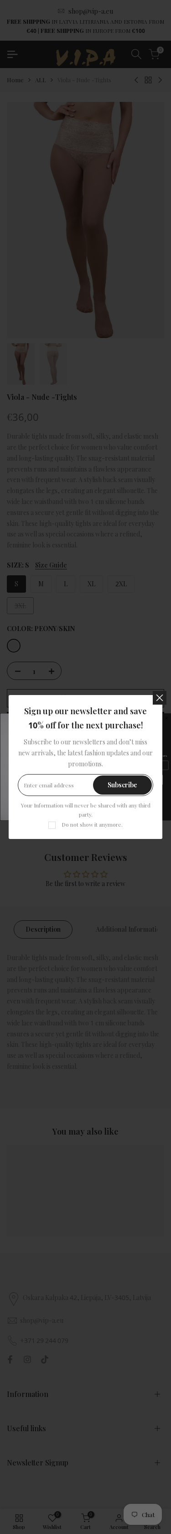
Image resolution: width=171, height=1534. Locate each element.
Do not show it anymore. (92, 824)
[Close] (159, 698)
